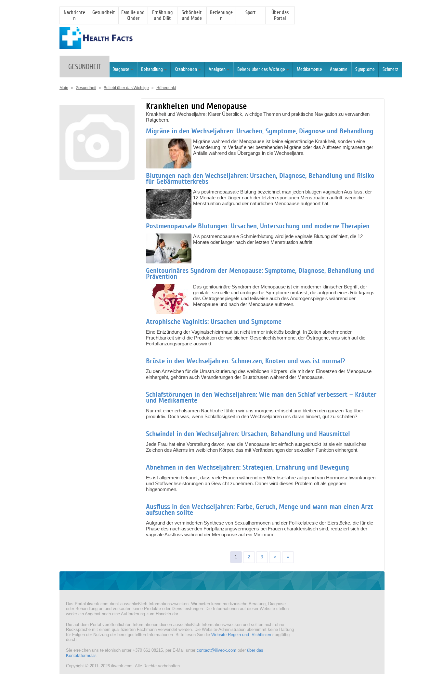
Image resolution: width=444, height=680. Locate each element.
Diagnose (120, 69)
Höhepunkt (166, 88)
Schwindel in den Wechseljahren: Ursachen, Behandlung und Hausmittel (248, 434)
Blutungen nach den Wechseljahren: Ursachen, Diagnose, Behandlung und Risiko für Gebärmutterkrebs (260, 178)
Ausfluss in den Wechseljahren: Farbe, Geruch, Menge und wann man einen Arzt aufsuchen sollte (259, 509)
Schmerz (390, 69)
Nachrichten (74, 15)
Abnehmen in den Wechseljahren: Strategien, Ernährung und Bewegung (247, 467)
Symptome (365, 69)
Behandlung (152, 69)
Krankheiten (186, 69)
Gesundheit (103, 12)
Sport (250, 12)
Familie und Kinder (133, 15)
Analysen (217, 69)
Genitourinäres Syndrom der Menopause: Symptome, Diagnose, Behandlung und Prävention (260, 273)
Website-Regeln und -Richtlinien (241, 634)
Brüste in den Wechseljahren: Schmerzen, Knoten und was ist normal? (245, 361)
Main (63, 88)
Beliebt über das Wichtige (261, 69)
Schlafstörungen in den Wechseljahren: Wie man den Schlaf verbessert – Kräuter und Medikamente (261, 397)
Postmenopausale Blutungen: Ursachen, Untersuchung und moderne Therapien (258, 226)
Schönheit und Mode (192, 15)
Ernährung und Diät (162, 15)
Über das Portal (280, 15)
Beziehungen (221, 15)
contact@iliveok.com (216, 650)
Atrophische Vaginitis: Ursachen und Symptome (213, 321)
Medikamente (309, 69)
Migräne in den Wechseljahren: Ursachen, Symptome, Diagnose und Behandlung (259, 131)
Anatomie (338, 69)
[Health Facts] (96, 46)
